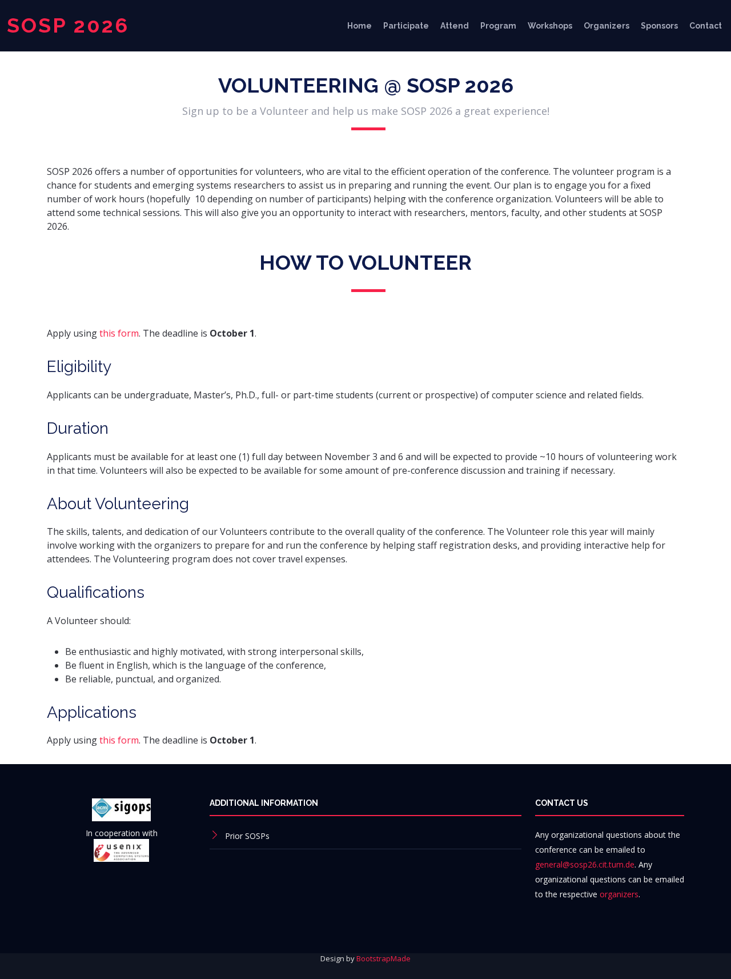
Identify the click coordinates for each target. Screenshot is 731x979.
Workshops (550, 25)
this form (119, 333)
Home (359, 25)
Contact (705, 25)
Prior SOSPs (247, 835)
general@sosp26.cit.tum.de (584, 864)
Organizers (606, 25)
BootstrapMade (383, 958)
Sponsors (659, 25)
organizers (619, 894)
